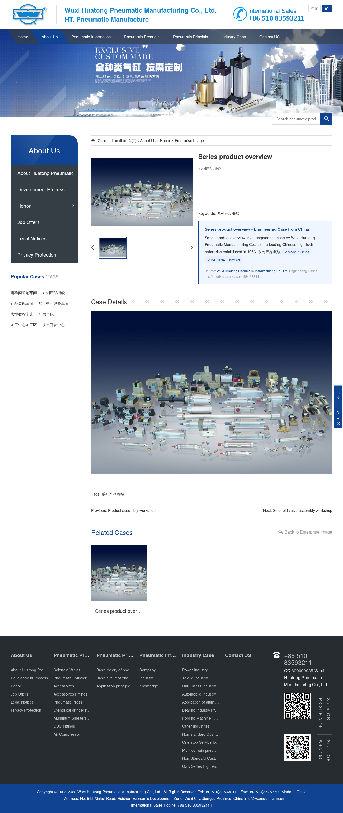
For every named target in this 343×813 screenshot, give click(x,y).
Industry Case (233, 36)
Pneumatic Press (68, 702)
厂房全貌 (46, 314)
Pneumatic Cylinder (70, 678)
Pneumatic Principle (190, 36)
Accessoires (64, 686)
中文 (314, 8)
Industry (146, 678)
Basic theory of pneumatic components (129, 670)
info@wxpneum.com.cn (264, 798)
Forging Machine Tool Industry (208, 718)
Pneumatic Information (91, 36)
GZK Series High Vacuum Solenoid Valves (217, 766)
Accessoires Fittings (70, 694)
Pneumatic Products (142, 36)
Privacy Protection (36, 254)
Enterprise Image (189, 140)
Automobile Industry (199, 694)
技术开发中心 (53, 324)
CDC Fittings (64, 726)
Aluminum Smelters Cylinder (78, 718)
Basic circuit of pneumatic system (124, 678)
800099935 (302, 670)
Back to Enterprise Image (308, 532)
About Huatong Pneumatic (45, 172)
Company (147, 670)
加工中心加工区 (24, 324)
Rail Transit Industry (199, 686)
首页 (132, 140)
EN (327, 8)
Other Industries (196, 726)
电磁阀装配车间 (24, 292)
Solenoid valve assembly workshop (302, 510)
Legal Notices (32, 238)
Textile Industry (195, 678)
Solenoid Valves (67, 670)
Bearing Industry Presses (203, 710)
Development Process (41, 189)
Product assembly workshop (132, 510)
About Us (50, 36)
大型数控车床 (22, 314)
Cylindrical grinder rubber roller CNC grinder (91, 710)
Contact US (269, 36)
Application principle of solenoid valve (128, 686)
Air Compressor (67, 734)
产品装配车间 (22, 303)
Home (22, 36)
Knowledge (148, 686)
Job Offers (28, 221)
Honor (24, 205)
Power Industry (195, 670)
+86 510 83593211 (298, 659)
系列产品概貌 (53, 292)
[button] (171, 113)
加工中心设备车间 (54, 303)
